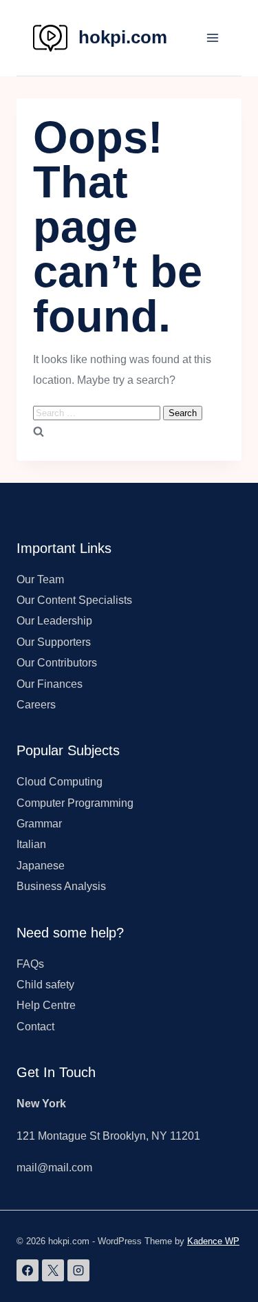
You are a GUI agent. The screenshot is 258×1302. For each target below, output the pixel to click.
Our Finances (50, 684)
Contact (35, 1026)
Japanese (41, 865)
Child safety (45, 984)
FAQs (30, 964)
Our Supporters (54, 642)
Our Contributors (57, 663)
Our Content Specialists (74, 600)
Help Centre (46, 1005)
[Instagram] (78, 1270)
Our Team (40, 579)
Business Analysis (61, 886)
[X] (53, 1270)
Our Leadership (54, 621)
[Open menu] (212, 37)
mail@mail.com (54, 1167)
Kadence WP (213, 1241)
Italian (31, 844)
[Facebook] (28, 1270)
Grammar (39, 823)
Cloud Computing (60, 782)
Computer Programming (75, 803)
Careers (36, 704)
